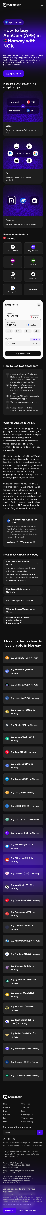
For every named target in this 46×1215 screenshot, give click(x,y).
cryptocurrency (33, 428)
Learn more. (14, 1156)
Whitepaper (26, 542)
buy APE (34, 483)
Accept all (9, 1210)
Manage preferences (11, 1204)
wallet (10, 496)
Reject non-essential (27, 1210)
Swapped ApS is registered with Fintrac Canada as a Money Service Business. (18, 1172)
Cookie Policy (25, 1204)
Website (11, 542)
